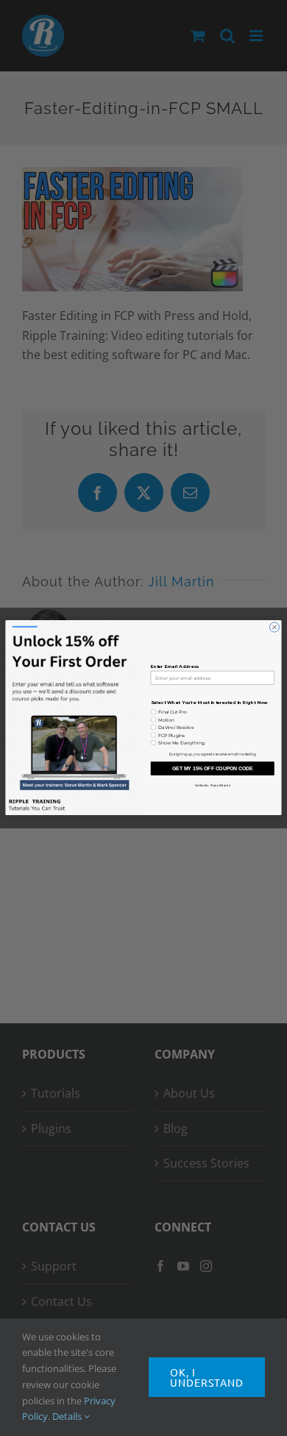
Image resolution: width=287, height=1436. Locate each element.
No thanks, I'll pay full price (212, 785)
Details (68, 1416)
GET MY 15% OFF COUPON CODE (212, 769)
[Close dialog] (274, 627)
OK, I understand (207, 1377)
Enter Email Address (175, 666)
